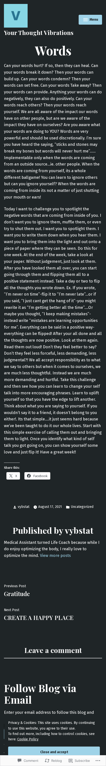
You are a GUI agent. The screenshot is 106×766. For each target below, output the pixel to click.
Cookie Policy (27, 739)
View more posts (55, 555)
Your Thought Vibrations (38, 32)
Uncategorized (82, 507)
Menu (91, 20)
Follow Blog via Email (40, 693)
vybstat (23, 507)
